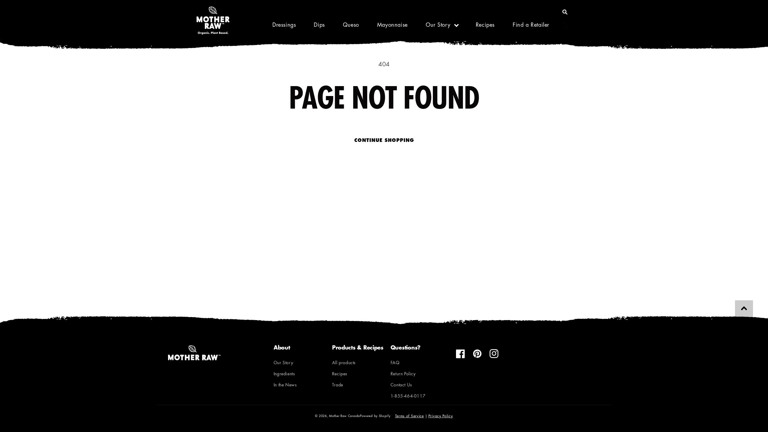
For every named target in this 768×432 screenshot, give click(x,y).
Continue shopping (384, 141)
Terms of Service (409, 416)
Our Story (438, 25)
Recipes (339, 374)
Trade (337, 385)
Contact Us (401, 385)
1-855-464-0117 (408, 396)
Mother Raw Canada (344, 416)
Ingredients (284, 374)
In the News (285, 385)
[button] (565, 12)
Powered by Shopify (375, 416)
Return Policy (403, 374)
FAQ (395, 363)
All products (344, 363)
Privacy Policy (440, 416)
